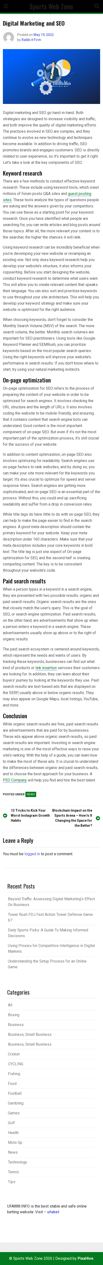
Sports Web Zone (51, 6)
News (31, 794)
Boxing (13, 1015)
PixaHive (85, 1258)
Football (15, 1093)
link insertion (46, 668)
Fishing (14, 1073)
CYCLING (15, 1064)
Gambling (15, 1103)
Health (13, 1132)
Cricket (14, 1054)
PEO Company (15, 780)
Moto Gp (15, 1142)
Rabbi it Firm (31, 40)
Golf (11, 1123)
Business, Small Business (30, 1034)
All (10, 1005)
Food (12, 1083)
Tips (11, 1182)
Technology (17, 1162)
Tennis (13, 1172)
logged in (32, 854)
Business (16, 1024)
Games (14, 1113)
